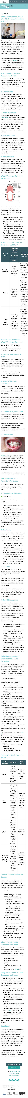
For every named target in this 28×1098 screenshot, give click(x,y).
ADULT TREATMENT (14, 1075)
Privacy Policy (15, 1087)
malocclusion (5, 117)
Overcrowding (5, 455)
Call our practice (4, 2)
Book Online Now (14, 1)
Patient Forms (14, 1067)
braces (15, 60)
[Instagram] (12, 1080)
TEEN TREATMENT (14, 1073)
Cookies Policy (11, 1089)
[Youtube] (15, 1080)
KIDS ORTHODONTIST (14, 1071)
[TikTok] (18, 1080)
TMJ (10, 1010)
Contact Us (23, 1)
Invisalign (17, 969)
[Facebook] (10, 1080)
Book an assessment (14, 1064)
